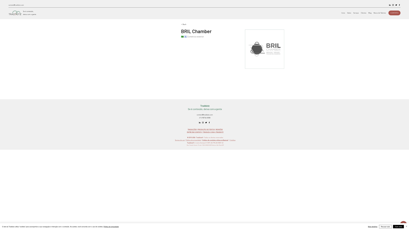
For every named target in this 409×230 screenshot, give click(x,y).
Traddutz (205, 105)
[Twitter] (396, 5)
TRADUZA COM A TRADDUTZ (213, 132)
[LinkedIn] (390, 5)
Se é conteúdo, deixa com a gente (205, 109)
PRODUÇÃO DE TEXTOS (206, 129)
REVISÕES (219, 129)
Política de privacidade (193, 140)
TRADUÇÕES (192, 129)
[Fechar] (406, 226)
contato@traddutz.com (16, 5)
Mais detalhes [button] (372, 227)
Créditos (232, 140)
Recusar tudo (385, 227)
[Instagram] (393, 5)
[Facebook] (399, 5)
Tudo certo (398, 227)
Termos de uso (180, 140)
